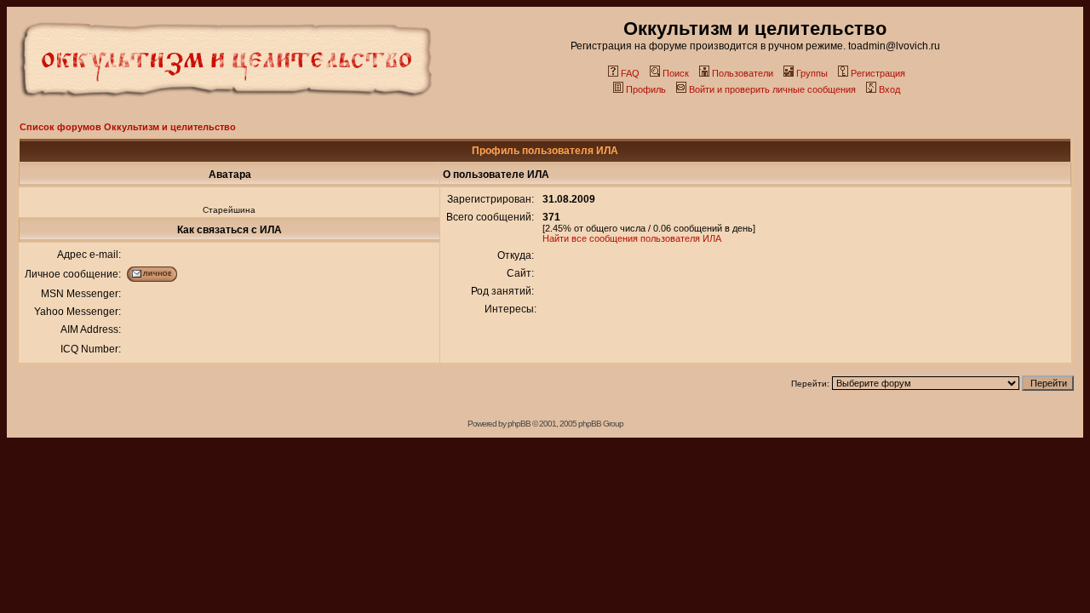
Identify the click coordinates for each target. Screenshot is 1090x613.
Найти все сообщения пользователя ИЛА (631, 238)
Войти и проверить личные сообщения (772, 89)
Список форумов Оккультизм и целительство (128, 127)
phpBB (519, 423)
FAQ (630, 73)
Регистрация (878, 73)
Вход (889, 89)
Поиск (676, 73)
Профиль (646, 89)
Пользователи (742, 73)
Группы (812, 73)
